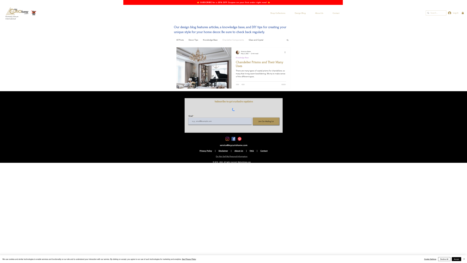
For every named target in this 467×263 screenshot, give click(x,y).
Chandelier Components (233, 40)
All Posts (180, 40)
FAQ (252, 151)
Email (191, 116)
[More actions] (285, 52)
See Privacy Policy (189, 259)
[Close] (464, 259)
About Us (238, 151)
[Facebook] (233, 139)
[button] (279, 13)
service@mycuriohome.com (233, 145)
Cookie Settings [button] (430, 259)
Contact (264, 151)
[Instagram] (227, 139)
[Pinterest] (240, 139)
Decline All (444, 259)
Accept (456, 259)
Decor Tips (193, 40)
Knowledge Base (210, 40)
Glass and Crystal (256, 40)
